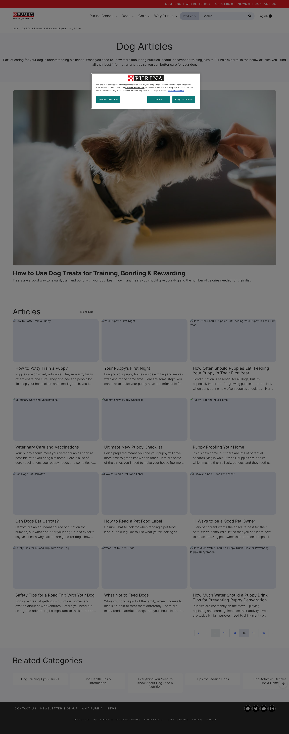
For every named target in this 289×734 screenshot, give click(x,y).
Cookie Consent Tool (108, 99)
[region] (145, 90)
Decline (158, 99)
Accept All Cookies (184, 99)
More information (176, 90)
